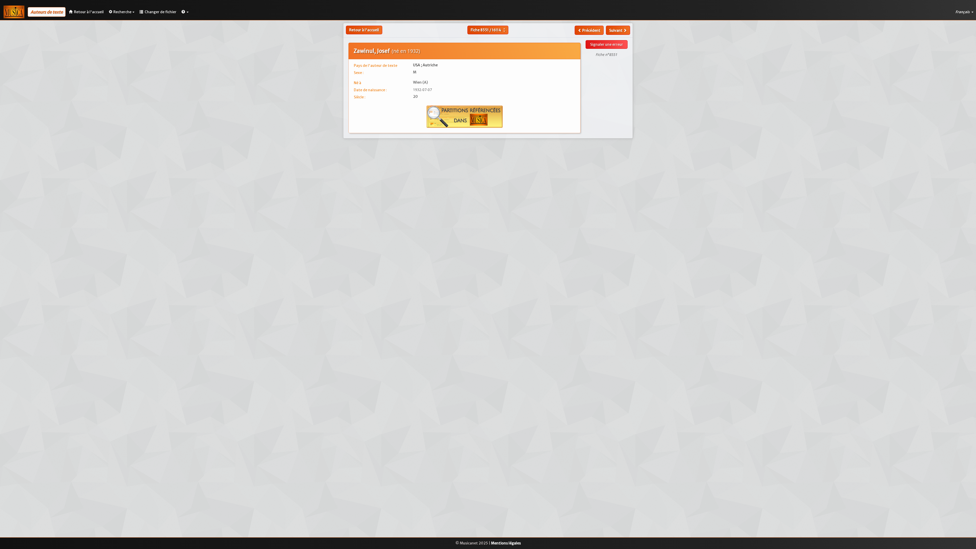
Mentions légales (506, 543)
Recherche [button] (122, 12)
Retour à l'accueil (364, 30)
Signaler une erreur (606, 44)
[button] (185, 12)
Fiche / (489, 30)
